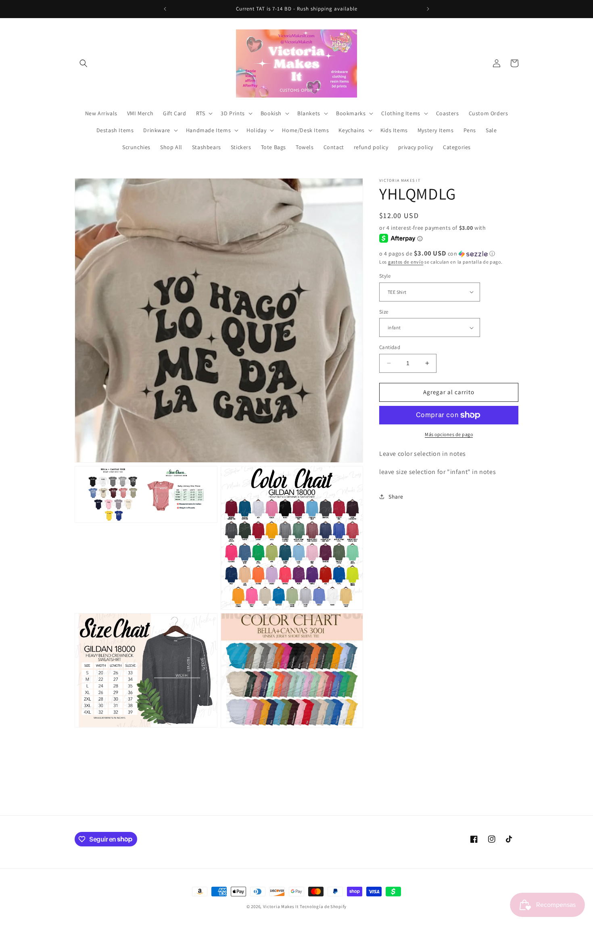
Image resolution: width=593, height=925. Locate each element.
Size (383, 311)
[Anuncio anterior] (165, 9)
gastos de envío (406, 262)
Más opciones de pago (449, 434)
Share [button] (395, 496)
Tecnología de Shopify (323, 906)
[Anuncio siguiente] (428, 9)
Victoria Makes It (281, 906)
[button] (83, 63)
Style (384, 275)
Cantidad (389, 347)
